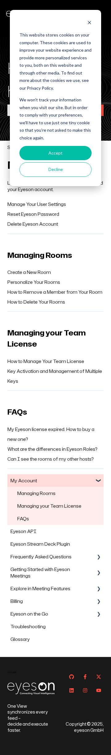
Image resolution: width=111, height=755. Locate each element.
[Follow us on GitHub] (71, 677)
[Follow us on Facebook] (85, 677)
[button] (99, 481)
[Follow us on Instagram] (85, 690)
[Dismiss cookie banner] (89, 23)
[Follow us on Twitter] (99, 677)
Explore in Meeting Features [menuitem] (40, 588)
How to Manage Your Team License (45, 361)
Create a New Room (29, 272)
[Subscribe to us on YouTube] (99, 690)
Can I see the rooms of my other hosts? (50, 459)
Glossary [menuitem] (20, 639)
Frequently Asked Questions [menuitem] (41, 556)
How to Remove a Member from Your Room (54, 292)
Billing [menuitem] (16, 601)
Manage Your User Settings (36, 204)
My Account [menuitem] (23, 480)
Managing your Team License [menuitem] (49, 506)
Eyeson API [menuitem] (23, 531)
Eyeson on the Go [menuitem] (29, 614)
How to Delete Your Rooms (36, 302)
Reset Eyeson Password (33, 214)
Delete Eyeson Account (32, 224)
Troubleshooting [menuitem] (28, 626)
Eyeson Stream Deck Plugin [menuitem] (40, 544)
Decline (55, 169)
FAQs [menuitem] (23, 518)
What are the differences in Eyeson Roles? (52, 449)
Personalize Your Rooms (33, 282)
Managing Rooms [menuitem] (36, 493)
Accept (55, 153)
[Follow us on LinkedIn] (71, 690)
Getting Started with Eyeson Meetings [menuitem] (40, 572)
